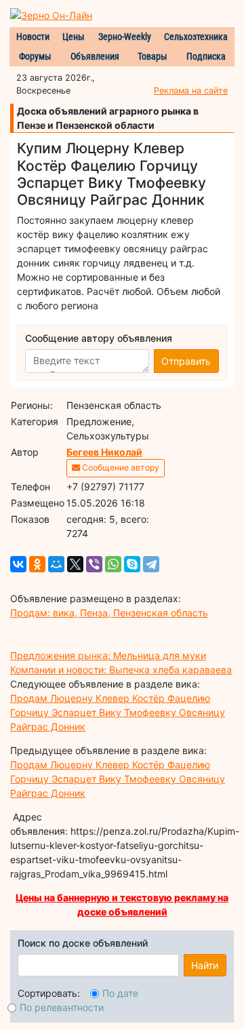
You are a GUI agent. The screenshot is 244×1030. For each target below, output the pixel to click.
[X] (75, 564)
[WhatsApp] (113, 564)
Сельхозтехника (196, 36)
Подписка (206, 56)
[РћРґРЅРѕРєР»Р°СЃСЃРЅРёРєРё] (37, 564)
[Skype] (132, 564)
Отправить (186, 361)
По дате (120, 993)
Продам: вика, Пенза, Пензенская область (109, 612)
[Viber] (94, 564)
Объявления (94, 56)
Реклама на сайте (191, 90)
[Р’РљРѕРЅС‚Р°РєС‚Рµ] (18, 564)
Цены (73, 36)
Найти (204, 965)
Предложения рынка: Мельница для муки (108, 655)
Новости (32, 36)
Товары (152, 56)
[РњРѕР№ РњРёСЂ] (56, 564)
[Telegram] (151, 564)
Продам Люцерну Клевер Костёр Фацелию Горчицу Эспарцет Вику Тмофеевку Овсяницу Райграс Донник (117, 712)
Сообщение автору (119, 467)
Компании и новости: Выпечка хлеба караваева (121, 669)
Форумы (35, 56)
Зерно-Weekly (124, 36)
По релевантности (62, 1007)
